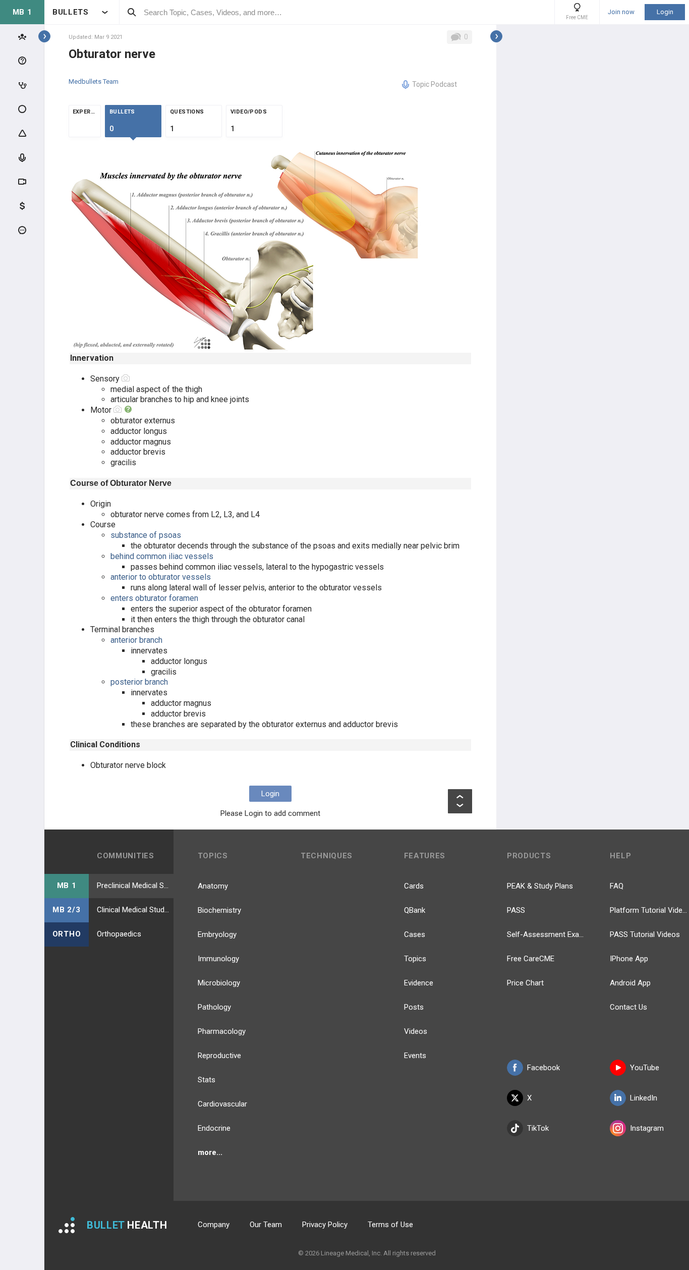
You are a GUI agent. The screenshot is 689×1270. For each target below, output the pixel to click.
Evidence (418, 982)
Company (213, 1224)
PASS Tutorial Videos (645, 934)
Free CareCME (530, 958)
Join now (621, 12)
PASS (516, 910)
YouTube (644, 1067)
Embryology (217, 934)
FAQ (616, 886)
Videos (415, 1031)
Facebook (543, 1067)
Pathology (214, 1007)
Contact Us (628, 1007)
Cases (414, 934)
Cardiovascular (222, 1104)
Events (415, 1055)
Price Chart (525, 982)
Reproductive (219, 1055)
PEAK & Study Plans (540, 886)
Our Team (266, 1224)
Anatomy (213, 886)
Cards (414, 886)
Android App (630, 982)
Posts (414, 1007)
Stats (206, 1079)
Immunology (218, 958)
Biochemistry (219, 910)
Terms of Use (390, 1224)
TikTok (538, 1128)
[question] (128, 410)
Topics (415, 958)
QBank (414, 910)
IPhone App (629, 958)
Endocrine (214, 1128)
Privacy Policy (325, 1224)
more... (210, 1152)
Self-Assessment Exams (546, 934)
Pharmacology (222, 1031)
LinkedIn (643, 1097)
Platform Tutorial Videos (649, 910)
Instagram (647, 1128)
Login (665, 12)
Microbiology (219, 982)
